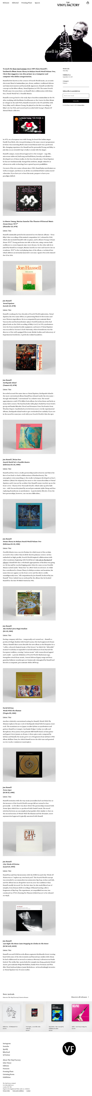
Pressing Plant (26, 3)
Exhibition (7, 1077)
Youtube (6, 1046)
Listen (5, 230)
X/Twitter (6, 1055)
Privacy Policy (6, 1090)
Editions (6, 1066)
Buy (10, 230)
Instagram (7, 1043)
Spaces (37, 3)
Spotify (5, 1049)
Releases (6, 3)
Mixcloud (6, 1052)
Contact (28, 1090)
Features (6, 1069)
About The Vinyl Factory (12, 1060)
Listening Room (8, 1074)
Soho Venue (7, 1063)
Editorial (15, 3)
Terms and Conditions (18, 1090)
